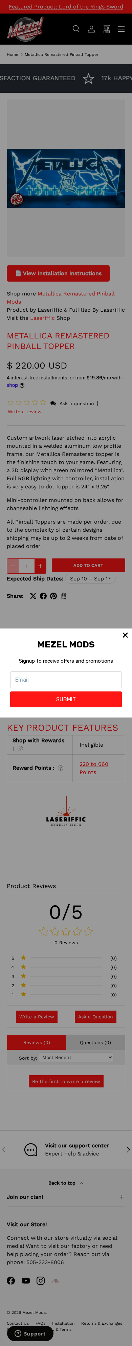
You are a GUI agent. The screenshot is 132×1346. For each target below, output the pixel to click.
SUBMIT (66, 699)
